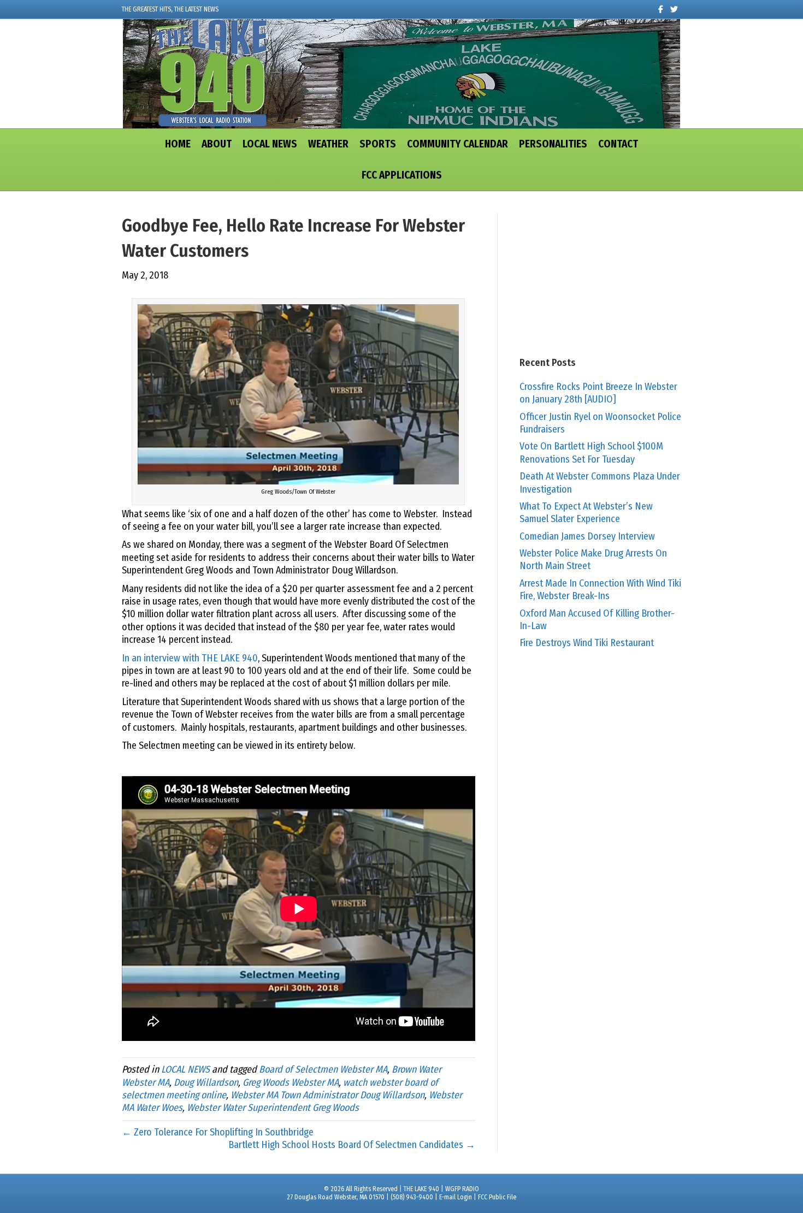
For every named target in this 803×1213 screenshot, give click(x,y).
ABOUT (217, 144)
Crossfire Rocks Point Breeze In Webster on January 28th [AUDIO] (598, 393)
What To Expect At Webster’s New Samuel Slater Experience (586, 512)
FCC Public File (497, 1197)
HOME (178, 144)
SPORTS (377, 144)
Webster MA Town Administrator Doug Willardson (327, 1095)
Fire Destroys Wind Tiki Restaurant (586, 643)
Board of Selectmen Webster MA (323, 1069)
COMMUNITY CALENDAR (457, 144)
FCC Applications (402, 175)
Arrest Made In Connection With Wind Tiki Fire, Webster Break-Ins (600, 589)
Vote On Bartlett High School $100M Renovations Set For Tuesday (591, 452)
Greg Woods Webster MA (291, 1082)
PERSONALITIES (553, 144)
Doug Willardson (206, 1082)
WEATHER (328, 144)
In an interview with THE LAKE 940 (190, 658)
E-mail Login (455, 1197)
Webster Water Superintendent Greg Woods (273, 1108)
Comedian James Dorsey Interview (587, 536)
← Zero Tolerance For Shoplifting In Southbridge (218, 1132)
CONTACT (618, 144)
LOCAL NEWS (270, 144)
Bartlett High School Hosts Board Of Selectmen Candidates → (351, 1145)
